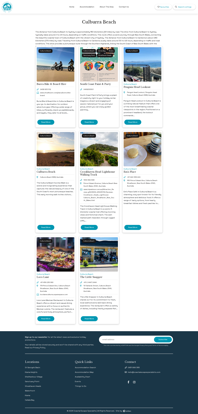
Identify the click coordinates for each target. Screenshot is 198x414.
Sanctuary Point (32, 381)
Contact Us (124, 7)
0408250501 (89, 89)
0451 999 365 (134, 367)
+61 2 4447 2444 (90, 282)
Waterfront (30, 391)
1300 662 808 (89, 180)
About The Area (106, 7)
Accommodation (87, 7)
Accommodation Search (85, 367)
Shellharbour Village (33, 377)
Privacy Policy (144, 345)
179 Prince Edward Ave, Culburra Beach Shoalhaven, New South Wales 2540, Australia (55, 288)
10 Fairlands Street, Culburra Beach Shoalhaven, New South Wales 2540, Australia (98, 288)
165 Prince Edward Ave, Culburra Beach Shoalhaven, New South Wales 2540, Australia (142, 183)
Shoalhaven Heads (33, 386)
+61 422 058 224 (133, 177)
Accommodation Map (84, 372)
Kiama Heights (31, 372)
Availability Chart (82, 377)
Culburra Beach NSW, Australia (51, 177)
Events (78, 381)
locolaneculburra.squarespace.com (54, 294)
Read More (45, 122)
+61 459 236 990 (46, 282)
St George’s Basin (32, 367)
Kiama (27, 395)
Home (71, 7)
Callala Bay (29, 400)
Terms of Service (158, 345)
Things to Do (80, 386)
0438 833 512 (45, 89)
